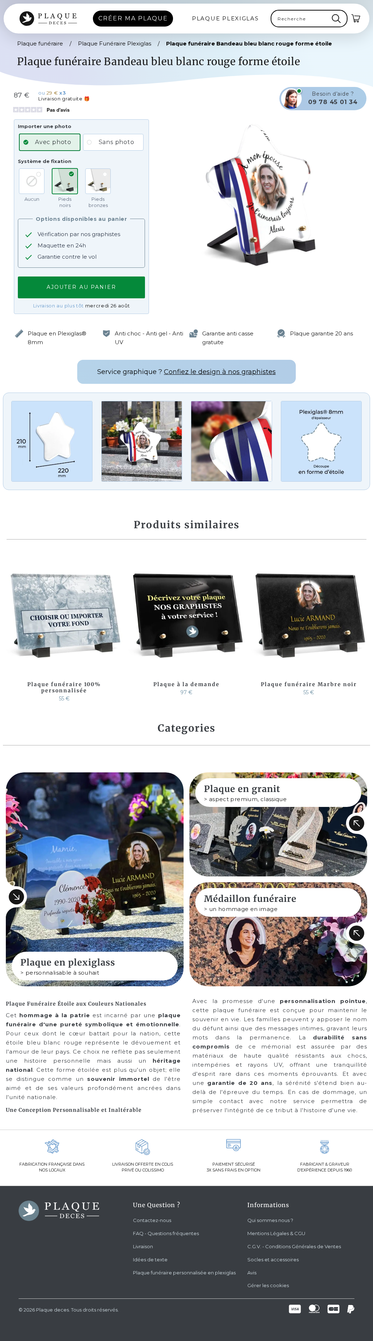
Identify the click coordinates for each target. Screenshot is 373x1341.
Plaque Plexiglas (225, 18)
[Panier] (356, 18)
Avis (251, 1273)
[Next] (361, 628)
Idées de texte (150, 1259)
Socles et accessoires (273, 1259)
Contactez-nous (152, 1220)
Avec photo (53, 142)
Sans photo (116, 142)
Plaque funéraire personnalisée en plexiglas (184, 1273)
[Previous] (12, 628)
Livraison (143, 1246)
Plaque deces (52, 1310)
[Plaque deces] (48, 18)
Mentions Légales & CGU (276, 1233)
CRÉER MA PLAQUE (133, 18)
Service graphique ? (186, 372)
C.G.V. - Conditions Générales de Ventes (294, 1246)
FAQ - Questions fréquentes (166, 1233)
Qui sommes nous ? (270, 1220)
